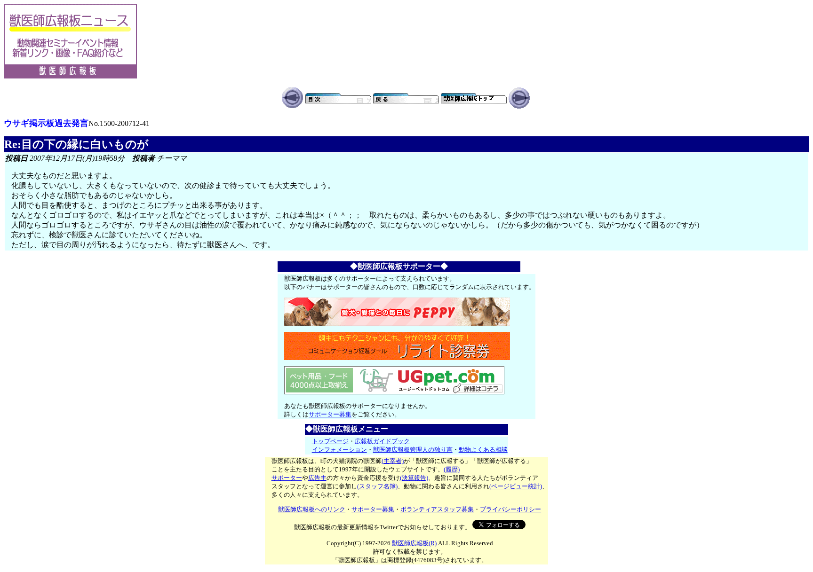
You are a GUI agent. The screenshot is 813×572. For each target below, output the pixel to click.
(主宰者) (393, 460)
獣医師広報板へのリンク (311, 509)
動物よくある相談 (483, 449)
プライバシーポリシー (510, 509)
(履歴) (452, 469)
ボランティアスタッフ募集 (437, 509)
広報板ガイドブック (382, 441)
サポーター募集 (330, 414)
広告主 (317, 477)
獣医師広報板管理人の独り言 (413, 449)
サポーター (286, 477)
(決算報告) (414, 477)
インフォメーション (339, 449)
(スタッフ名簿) (377, 486)
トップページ (330, 441)
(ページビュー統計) (515, 486)
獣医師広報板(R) (414, 543)
